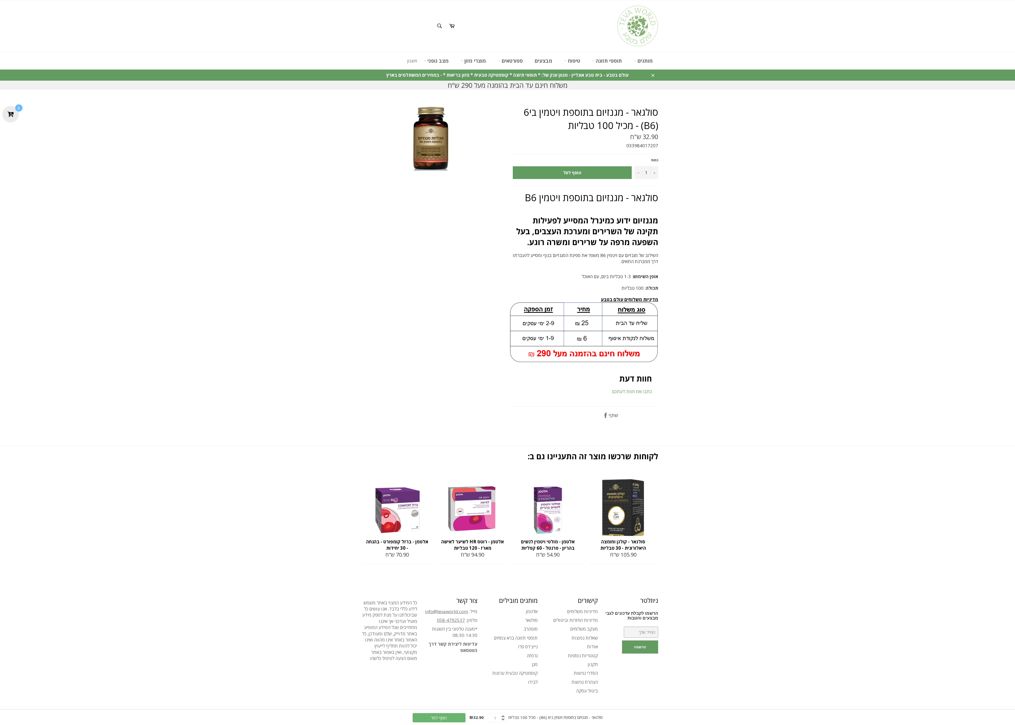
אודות (592, 647)
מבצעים (543, 60)
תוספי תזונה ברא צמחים (516, 638)
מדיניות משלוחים (582, 611)
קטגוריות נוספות (583, 656)
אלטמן (532, 611)
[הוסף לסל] (427, 476)
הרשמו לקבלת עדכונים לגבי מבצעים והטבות (631, 615)
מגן (535, 664)
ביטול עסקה (587, 691)
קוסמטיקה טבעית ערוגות (515, 673)
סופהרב (531, 629)
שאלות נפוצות (584, 638)
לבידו (533, 682)
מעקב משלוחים (584, 629)
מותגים (644, 60)
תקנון (593, 664)
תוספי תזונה (608, 60)
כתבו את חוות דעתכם (632, 391)
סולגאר (531, 620)
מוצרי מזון (474, 60)
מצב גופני (437, 60)
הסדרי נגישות (586, 673)
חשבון (412, 61)
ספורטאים (511, 60)
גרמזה (532, 656)
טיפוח (573, 60)
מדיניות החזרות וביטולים (575, 620)
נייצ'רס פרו (528, 647)
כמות (654, 160)
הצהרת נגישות (584, 682)
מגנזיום (610, 197)
